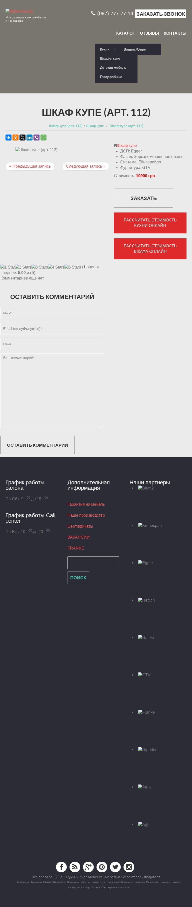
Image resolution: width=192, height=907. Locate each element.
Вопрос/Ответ (135, 49)
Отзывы (149, 33)
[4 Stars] (56, 267)
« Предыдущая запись (30, 166)
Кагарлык (126, 881)
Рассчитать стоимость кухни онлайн (150, 223)
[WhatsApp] (43, 137)
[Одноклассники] (15, 137)
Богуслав (139, 881)
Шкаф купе (127, 145)
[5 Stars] (72, 267)
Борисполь (23, 881)
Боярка (95, 881)
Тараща (85, 887)
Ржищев (165, 881)
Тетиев (96, 887)
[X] (23, 137)
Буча (103, 881)
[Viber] (37, 137)
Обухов (47, 881)
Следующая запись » (85, 166)
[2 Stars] (23, 267)
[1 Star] (7, 267)
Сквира (176, 881)
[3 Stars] (40, 267)
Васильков (114, 881)
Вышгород (73, 881)
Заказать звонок (160, 14)
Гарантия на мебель (86, 504)
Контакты (175, 33)
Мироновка (152, 881)
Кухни (105, 49)
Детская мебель (113, 67)
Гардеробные (111, 76)
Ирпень (85, 881)
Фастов (124, 887)
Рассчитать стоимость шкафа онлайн (150, 249)
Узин (103, 887)
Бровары (36, 881)
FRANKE (76, 548)
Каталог (125, 33)
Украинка (113, 887)
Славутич (74, 887)
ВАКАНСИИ (79, 537)
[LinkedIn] (29, 137)
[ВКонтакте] (9, 137)
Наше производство (86, 515)
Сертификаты (80, 526)
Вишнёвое (59, 881)
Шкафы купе (110, 58)
